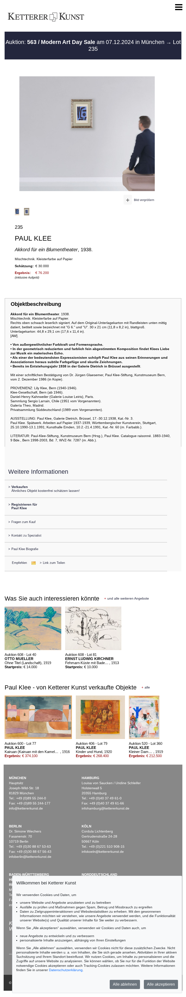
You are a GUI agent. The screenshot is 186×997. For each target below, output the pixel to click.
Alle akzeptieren (161, 984)
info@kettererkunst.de (26, 808)
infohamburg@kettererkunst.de (105, 808)
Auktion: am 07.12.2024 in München (86, 42)
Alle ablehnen (125, 984)
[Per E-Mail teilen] (32, 563)
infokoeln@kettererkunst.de (103, 852)
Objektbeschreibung (36, 304)
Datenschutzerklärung (66, 970)
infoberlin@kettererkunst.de (30, 857)
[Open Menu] (179, 7)
